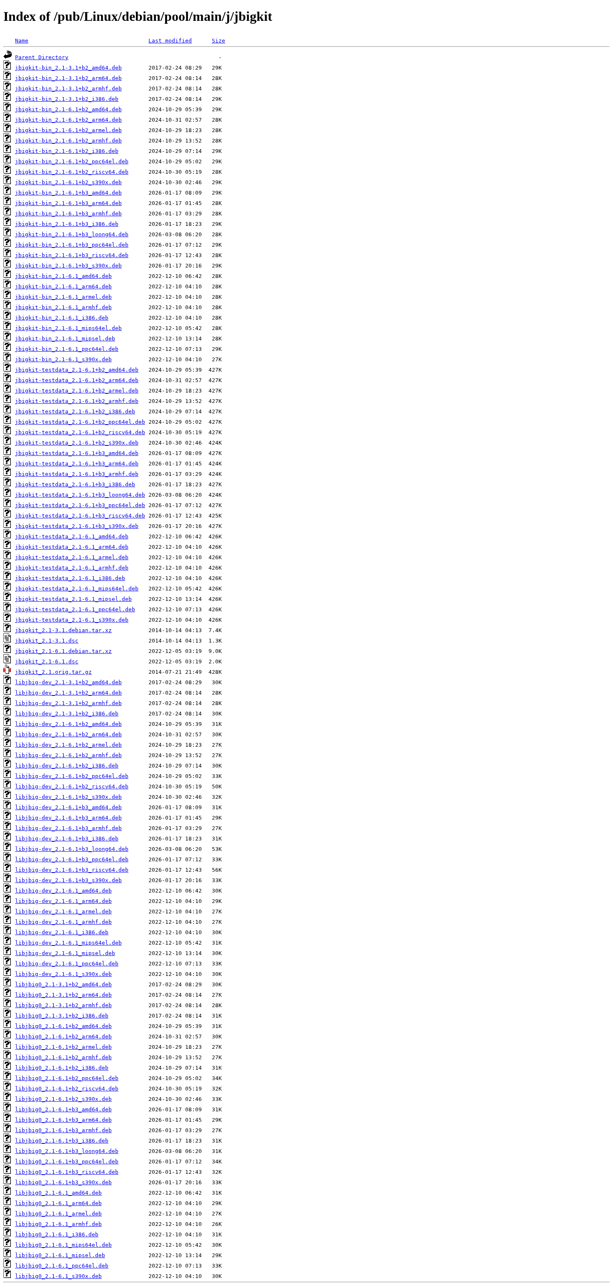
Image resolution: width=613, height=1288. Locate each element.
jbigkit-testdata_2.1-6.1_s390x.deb (71, 620)
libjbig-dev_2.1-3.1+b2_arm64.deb (68, 693)
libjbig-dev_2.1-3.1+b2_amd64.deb (68, 682)
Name (21, 41)
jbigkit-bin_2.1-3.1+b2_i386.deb (66, 99)
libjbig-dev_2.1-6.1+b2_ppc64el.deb (71, 776)
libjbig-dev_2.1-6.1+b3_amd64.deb (68, 807)
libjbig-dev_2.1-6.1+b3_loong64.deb (71, 849)
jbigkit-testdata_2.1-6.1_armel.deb (71, 557)
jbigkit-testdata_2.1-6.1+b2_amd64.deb (76, 370)
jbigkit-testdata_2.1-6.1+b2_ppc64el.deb (80, 422)
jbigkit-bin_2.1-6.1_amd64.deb (63, 276)
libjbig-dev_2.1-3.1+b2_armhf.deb (68, 703)
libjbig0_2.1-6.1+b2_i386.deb (61, 1068)
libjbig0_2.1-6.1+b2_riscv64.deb (66, 1088)
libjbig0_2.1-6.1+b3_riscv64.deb (66, 1172)
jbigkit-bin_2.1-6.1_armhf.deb (63, 307)
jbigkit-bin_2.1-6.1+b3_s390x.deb (68, 266)
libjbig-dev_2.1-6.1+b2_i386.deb (66, 766)
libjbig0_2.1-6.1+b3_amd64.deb (63, 1109)
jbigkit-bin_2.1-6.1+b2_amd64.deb (68, 109)
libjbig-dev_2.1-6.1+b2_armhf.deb (68, 755)
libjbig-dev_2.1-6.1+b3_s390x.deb (68, 880)
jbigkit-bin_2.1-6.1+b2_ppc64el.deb (71, 161)
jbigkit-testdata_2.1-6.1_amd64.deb (71, 536)
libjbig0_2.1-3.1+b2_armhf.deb (63, 1005)
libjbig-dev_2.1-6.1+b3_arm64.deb (68, 818)
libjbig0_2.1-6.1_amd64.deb (58, 1193)
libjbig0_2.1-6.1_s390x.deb (58, 1276)
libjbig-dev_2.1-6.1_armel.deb (63, 911)
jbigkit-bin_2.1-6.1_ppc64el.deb (66, 349)
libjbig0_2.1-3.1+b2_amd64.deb (63, 984)
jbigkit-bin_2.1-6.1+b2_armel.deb (68, 130)
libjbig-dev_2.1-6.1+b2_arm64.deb (68, 734)
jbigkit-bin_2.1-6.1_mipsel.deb (65, 338)
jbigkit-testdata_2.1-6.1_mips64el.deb (76, 588)
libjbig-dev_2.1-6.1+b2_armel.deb (68, 745)
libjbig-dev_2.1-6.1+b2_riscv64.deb (71, 786)
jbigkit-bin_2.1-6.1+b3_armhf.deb (68, 213)
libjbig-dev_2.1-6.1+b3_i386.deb (66, 838)
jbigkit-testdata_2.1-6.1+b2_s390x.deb (76, 443)
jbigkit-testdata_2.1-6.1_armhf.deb (71, 568)
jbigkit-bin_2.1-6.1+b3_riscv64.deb (71, 255)
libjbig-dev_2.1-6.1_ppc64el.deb (66, 963)
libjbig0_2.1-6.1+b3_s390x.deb (63, 1182)
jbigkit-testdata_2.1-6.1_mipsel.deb (73, 599)
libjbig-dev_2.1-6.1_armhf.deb (63, 922)
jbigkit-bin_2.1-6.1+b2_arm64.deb (68, 120)
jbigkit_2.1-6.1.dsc (46, 661)
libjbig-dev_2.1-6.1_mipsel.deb (65, 953)
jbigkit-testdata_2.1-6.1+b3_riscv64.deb (80, 516)
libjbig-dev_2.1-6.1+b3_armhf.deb (68, 828)
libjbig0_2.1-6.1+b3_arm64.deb (63, 1120)
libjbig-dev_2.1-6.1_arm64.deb (63, 901)
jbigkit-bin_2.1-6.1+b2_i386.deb (66, 151)
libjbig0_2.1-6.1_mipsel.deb (60, 1255)
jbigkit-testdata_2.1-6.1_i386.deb (70, 578)
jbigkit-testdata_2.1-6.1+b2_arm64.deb (76, 380)
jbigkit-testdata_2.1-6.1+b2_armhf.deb (76, 401)
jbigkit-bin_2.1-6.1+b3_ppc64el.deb (71, 245)
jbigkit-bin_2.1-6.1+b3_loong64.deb (71, 234)
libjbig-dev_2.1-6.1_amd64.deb (63, 891)
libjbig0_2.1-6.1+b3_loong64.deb (66, 1151)
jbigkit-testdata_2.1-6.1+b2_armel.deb (76, 391)
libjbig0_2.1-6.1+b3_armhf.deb (63, 1130)
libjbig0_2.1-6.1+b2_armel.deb (63, 1047)
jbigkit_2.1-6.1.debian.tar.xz (63, 651)
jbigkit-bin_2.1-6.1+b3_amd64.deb (68, 193)
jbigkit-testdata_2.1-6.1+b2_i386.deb (75, 411)
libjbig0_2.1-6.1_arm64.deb (58, 1203)
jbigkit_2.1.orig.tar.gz (53, 672)
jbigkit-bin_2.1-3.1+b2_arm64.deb (68, 78)
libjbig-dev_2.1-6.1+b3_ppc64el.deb (71, 859)
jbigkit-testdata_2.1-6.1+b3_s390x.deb (76, 526)
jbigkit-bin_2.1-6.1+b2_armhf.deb (68, 141)
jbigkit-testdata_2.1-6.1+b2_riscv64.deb (80, 432)
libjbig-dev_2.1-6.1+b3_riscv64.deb (71, 870)
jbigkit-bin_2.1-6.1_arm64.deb (63, 286)
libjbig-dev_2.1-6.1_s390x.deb (63, 974)
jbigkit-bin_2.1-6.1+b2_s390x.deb (68, 182)
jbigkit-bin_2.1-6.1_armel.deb (63, 297)
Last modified (170, 41)
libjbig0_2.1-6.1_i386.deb (56, 1234)
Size (218, 41)
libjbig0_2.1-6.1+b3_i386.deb (61, 1141)
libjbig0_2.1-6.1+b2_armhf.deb (63, 1057)
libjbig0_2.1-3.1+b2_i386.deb (61, 1016)
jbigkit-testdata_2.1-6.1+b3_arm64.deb (76, 463)
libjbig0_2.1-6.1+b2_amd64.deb (63, 1026)
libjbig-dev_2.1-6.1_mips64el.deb (68, 943)
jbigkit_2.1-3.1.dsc (46, 641)
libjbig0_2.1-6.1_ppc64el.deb (61, 1266)
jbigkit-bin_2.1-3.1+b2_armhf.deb (68, 88)
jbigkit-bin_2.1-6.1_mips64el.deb (68, 328)
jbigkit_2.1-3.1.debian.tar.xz (63, 630)
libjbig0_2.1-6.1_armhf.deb (58, 1224)
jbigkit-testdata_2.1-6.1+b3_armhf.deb (76, 474)
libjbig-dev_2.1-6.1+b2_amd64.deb (68, 724)
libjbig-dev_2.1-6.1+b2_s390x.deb (68, 797)
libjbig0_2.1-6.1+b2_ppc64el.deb (66, 1078)
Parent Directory (41, 57)
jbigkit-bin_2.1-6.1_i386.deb (61, 318)
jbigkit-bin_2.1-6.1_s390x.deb (63, 359)
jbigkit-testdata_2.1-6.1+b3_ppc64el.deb (80, 505)
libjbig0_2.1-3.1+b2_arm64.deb (63, 995)
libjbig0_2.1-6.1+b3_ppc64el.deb (66, 1161)
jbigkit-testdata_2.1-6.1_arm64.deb (71, 547)
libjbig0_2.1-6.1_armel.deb (58, 1213)
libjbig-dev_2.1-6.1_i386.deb (61, 932)
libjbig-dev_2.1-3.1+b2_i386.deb (66, 713)
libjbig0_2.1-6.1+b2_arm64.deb (63, 1036)
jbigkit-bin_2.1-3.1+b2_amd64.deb (68, 68)
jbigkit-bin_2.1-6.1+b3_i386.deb (66, 224)
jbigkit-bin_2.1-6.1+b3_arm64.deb (68, 203)
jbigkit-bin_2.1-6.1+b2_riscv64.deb (71, 172)
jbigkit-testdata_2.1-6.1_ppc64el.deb (75, 609)
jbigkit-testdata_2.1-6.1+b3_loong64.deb (80, 495)
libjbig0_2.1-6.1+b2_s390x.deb (63, 1099)
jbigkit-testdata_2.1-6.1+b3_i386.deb (75, 484)
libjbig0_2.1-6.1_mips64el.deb (63, 1245)
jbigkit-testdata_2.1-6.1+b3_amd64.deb (76, 453)
